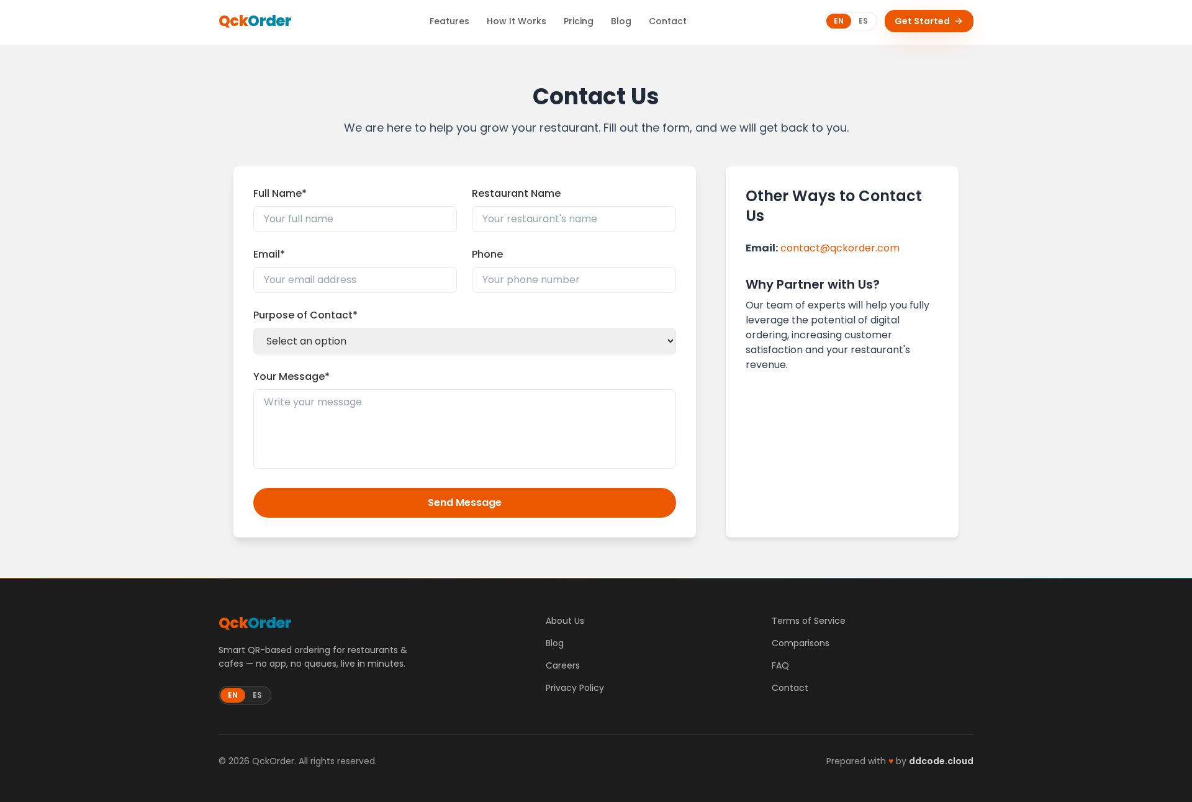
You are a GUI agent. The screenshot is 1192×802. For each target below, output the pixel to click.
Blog (621, 21)
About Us (565, 621)
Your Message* (291, 376)
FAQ (780, 665)
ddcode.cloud (941, 761)
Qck (255, 21)
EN (839, 21)
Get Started (922, 21)
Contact (668, 21)
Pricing (579, 21)
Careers (563, 665)
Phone (487, 254)
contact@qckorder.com (840, 248)
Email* (269, 254)
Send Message (465, 502)
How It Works (516, 21)
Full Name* (280, 193)
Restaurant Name (516, 193)
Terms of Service (809, 621)
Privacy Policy (575, 688)
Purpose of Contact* (305, 315)
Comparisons (800, 643)
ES (863, 21)
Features (449, 21)
